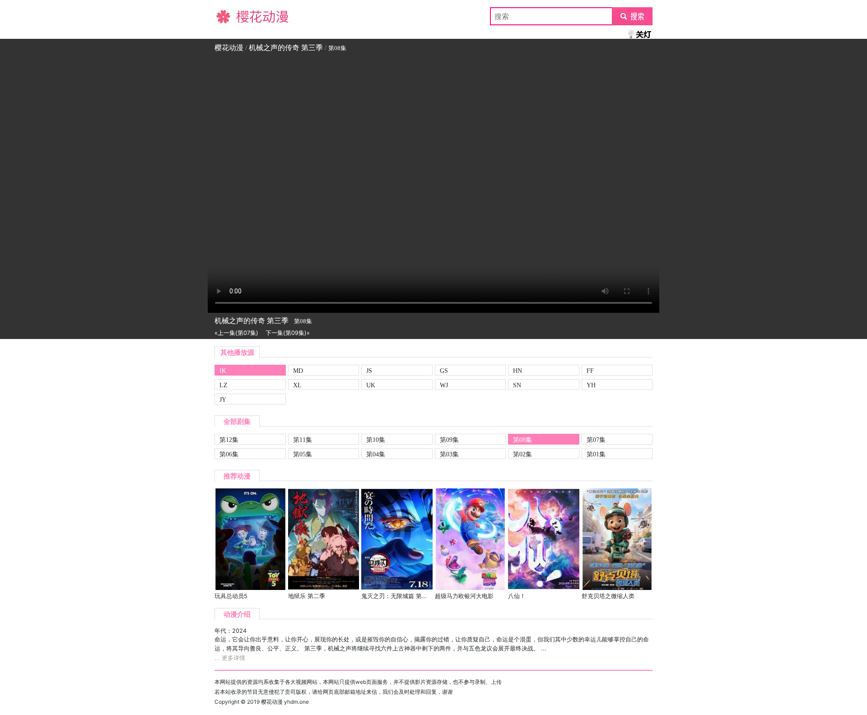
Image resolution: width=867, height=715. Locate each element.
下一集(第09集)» (288, 333)
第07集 (596, 439)
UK (370, 385)
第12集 (228, 439)
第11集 (302, 439)
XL (297, 385)
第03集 (449, 454)
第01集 (596, 454)
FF (590, 370)
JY (222, 399)
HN (517, 370)
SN (517, 385)
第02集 (522, 454)
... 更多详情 (229, 658)
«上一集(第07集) (236, 333)
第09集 (449, 439)
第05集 (302, 454)
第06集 (228, 454)
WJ (444, 385)
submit (632, 16)
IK (222, 370)
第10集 (375, 439)
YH (591, 385)
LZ (223, 385)
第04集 (375, 454)
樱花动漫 (228, 16)
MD (298, 370)
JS (369, 370)
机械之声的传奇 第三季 (286, 47)
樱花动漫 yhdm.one (285, 701)
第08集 (522, 439)
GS (444, 370)
